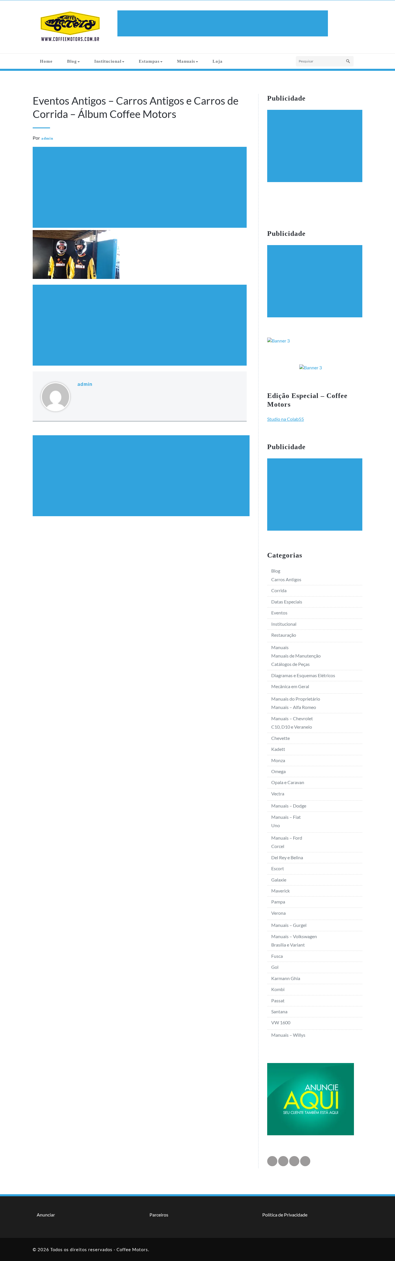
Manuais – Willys (288, 1035)
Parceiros (158, 1214)
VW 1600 (280, 1022)
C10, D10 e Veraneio (291, 726)
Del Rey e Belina (287, 857)
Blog (72, 61)
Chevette (280, 738)
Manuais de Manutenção (296, 655)
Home (46, 61)
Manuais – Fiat (286, 817)
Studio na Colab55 (285, 419)
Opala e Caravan (287, 782)
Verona (278, 913)
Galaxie (278, 879)
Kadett (278, 749)
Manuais (186, 61)
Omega (278, 771)
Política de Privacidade (284, 1214)
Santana (279, 1011)
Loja (218, 61)
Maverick (280, 890)
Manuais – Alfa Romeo (293, 707)
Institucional (107, 61)
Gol (274, 967)
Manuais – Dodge (288, 805)
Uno (275, 825)
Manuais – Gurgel (289, 925)
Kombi (278, 989)
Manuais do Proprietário (295, 698)
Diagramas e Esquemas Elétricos (303, 675)
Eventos (279, 612)
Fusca (277, 956)
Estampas (149, 61)
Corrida (279, 590)
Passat (278, 1000)
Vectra (277, 793)
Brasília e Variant (288, 944)
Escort (277, 868)
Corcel (277, 846)
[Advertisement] (223, 23)
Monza (278, 760)
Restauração (283, 635)
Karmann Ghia (285, 978)
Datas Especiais (286, 601)
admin (47, 138)
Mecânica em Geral (290, 686)
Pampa (278, 901)
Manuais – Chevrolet (292, 718)
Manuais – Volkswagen (294, 936)
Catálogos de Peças (290, 664)
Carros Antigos (286, 579)
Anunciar (46, 1214)
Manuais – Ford (286, 837)
